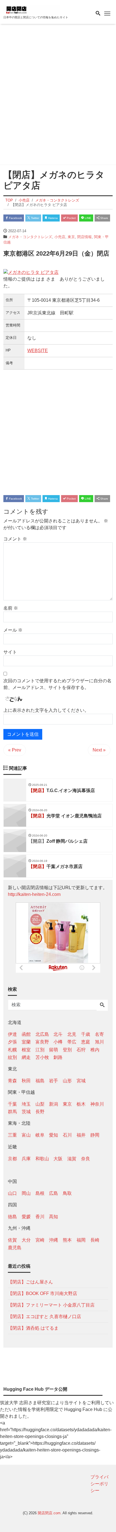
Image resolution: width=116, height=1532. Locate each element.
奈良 (85, 1158)
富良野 (42, 1041)
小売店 (59, 237)
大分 (26, 1240)
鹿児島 (14, 1247)
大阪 (58, 1158)
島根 (39, 1193)
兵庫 (26, 1158)
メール (13, 630)
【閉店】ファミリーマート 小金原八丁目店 (51, 1305)
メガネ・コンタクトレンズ (30, 237)
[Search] (102, 1005)
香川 (39, 1216)
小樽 (58, 1041)
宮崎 (39, 1240)
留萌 (53, 1049)
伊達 (12, 1034)
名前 (10, 608)
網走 (26, 1057)
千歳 (85, 1034)
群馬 (12, 1111)
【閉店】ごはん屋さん (30, 1282)
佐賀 (12, 1240)
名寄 (99, 1034)
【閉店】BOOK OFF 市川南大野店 (42, 1293)
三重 (12, 1135)
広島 (53, 1193)
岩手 (53, 1080)
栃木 (81, 1104)
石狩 (81, 1049)
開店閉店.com (49, 1513)
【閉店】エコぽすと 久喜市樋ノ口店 (44, 1316)
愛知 (53, 1135)
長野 (39, 1111)
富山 (26, 1135)
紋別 (12, 1057)
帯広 (71, 1041)
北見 (71, 1034)
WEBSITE (37, 350)
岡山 (26, 1193)
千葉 (12, 1104)
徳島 (12, 1216)
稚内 (94, 1049)
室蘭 (26, 1041)
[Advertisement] (58, 95)
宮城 (81, 1080)
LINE (87, 218)
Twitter (34, 218)
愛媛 (26, 1216)
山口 (12, 1193)
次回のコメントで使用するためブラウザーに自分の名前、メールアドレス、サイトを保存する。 (57, 684)
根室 (26, 1049)
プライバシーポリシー (99, 1484)
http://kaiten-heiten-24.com (34, 894)
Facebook (15, 218)
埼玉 (26, 1104)
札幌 (12, 1049)
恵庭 (85, 1041)
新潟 (53, 1104)
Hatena (52, 218)
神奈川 (97, 1104)
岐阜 (39, 1135)
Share (103, 218)
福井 (81, 1135)
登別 (67, 1049)
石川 (67, 1135)
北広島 (42, 1034)
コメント (15, 538)
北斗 (58, 1034)
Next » (99, 750)
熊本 (67, 1240)
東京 (71, 237)
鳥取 (67, 1193)
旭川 (99, 1041)
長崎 (94, 1240)
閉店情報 (84, 237)
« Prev (14, 750)
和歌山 (42, 1158)
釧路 (58, 1057)
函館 (26, 1034)
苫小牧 (42, 1057)
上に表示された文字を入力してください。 (46, 710)
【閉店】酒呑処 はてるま (33, 1328)
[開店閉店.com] (31, 9)
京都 (12, 1158)
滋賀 (71, 1158)
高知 (53, 1216)
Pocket (71, 218)
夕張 (12, 1041)
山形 (67, 1080)
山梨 (39, 1104)
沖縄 (53, 1240)
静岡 (94, 1135)
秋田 (26, 1080)
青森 (12, 1080)
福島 (39, 1080)
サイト (10, 652)
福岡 (81, 1240)
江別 (39, 1049)
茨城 (26, 1111)
